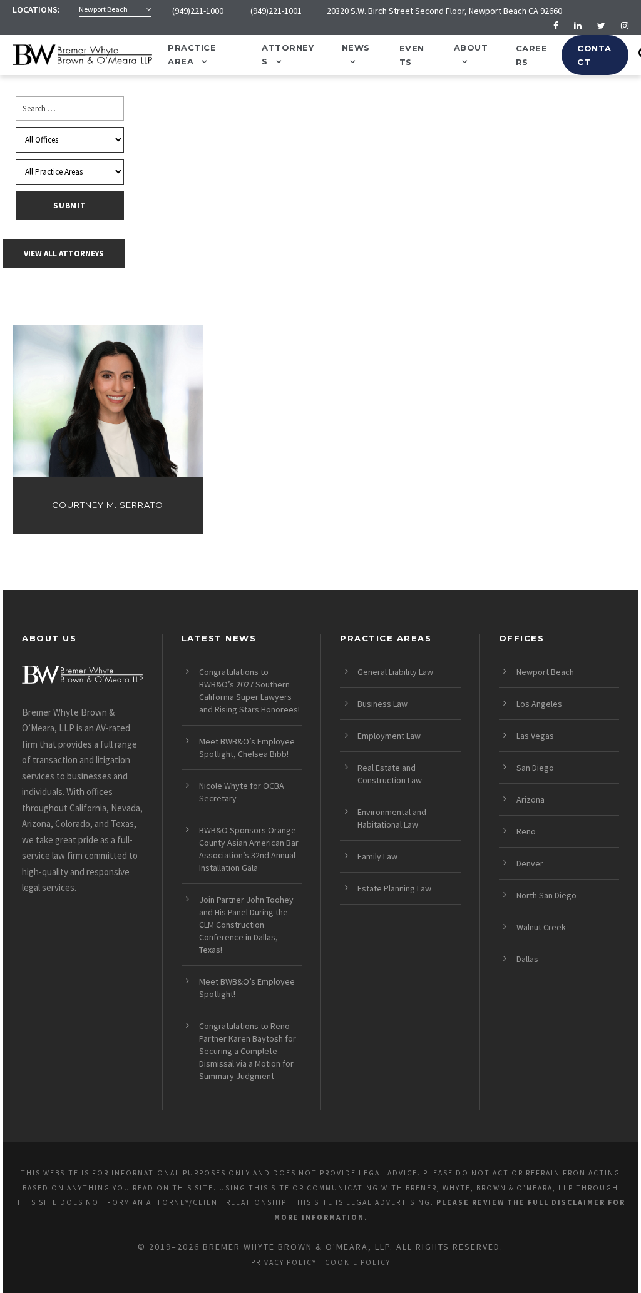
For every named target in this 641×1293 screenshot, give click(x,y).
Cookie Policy (358, 1262)
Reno (526, 831)
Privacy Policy (284, 1262)
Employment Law (389, 735)
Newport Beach (545, 671)
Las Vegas (535, 735)
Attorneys (288, 54)
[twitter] (601, 25)
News (356, 48)
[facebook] (555, 25)
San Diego (535, 767)
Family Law (377, 856)
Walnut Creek (541, 927)
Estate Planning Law (394, 888)
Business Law (382, 703)
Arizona (530, 799)
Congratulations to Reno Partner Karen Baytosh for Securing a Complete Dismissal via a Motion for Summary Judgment (247, 1051)
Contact (594, 55)
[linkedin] (578, 25)
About (471, 48)
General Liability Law (395, 671)
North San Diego (546, 895)
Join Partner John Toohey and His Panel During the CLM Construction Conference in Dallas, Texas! (246, 924)
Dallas (527, 959)
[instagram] (624, 25)
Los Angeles (539, 703)
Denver (529, 863)
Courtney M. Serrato (107, 505)
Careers (532, 55)
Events (411, 55)
